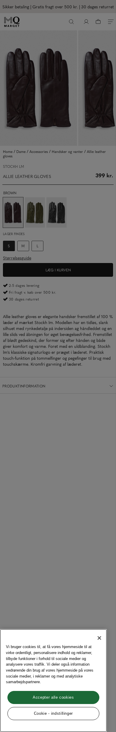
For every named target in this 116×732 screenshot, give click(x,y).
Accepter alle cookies (53, 697)
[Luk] (99, 638)
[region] (53, 680)
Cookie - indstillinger (53, 713)
